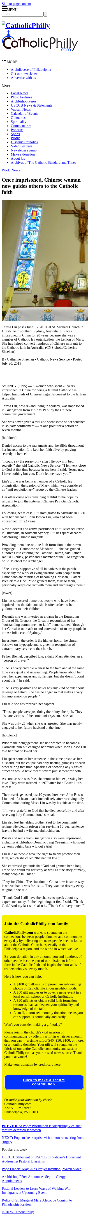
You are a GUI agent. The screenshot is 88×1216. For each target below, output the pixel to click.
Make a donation (23, 154)
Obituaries (18, 117)
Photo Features (21, 97)
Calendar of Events (24, 113)
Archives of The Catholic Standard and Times (43, 162)
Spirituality (18, 122)
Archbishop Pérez (23, 101)
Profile (15, 138)
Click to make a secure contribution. (44, 1082)
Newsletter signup (24, 150)
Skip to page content (16, 4)
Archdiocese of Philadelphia (31, 69)
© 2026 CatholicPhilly (18, 1212)
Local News (19, 93)
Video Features (21, 146)
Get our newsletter (24, 74)
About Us (18, 158)
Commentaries (21, 126)
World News (11, 170)
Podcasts (17, 130)
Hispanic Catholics (24, 142)
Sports (15, 134)
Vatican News (21, 109)
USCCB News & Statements (31, 105)
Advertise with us (23, 78)
